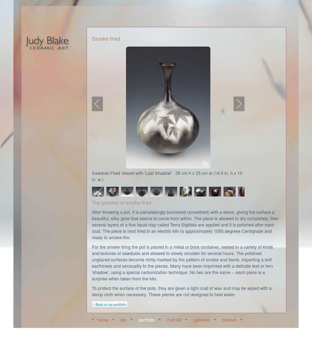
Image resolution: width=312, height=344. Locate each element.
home (103, 319)
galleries (202, 319)
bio (124, 319)
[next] (235, 103)
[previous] (100, 103)
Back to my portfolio (110, 304)
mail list (174, 319)
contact (229, 319)
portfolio (147, 319)
